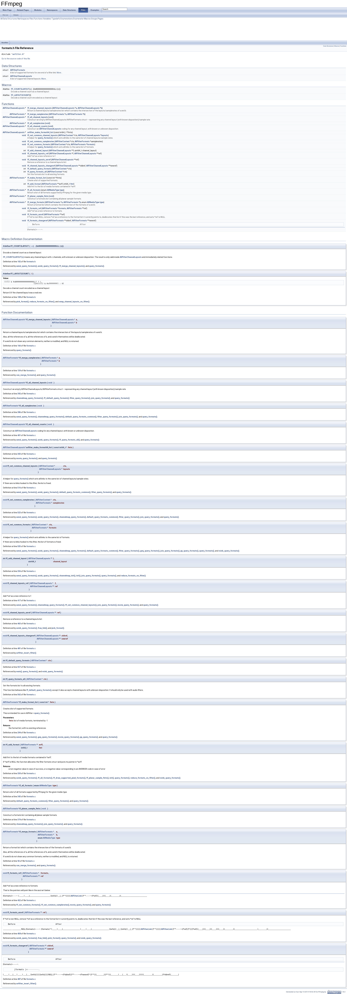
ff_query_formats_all (37, 172)
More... (59, 73)
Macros (87, 19)
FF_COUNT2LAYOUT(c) (13, 257)
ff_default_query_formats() (56, 398)
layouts (104, 135)
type (62, 190)
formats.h (31, 261)
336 (19, 571)
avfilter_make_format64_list (40, 132)
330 (19, 773)
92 (18, 861)
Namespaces (23, 19)
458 (19, 934)
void (51, 117)
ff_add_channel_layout (37, 150)
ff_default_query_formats (39, 169)
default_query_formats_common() (81, 417)
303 (19, 454)
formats (90, 144)
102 (19, 261)
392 (19, 394)
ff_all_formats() (45, 778)
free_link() (42, 628)
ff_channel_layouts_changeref (41, 166)
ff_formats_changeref (37, 220)
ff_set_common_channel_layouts (42, 135)
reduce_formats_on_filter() (42, 302)
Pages (100, 19)
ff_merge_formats (35, 202)
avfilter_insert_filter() (26, 653)
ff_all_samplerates (35, 123)
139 (19, 370)
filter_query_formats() (80, 398)
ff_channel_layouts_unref (39, 160)
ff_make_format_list (36, 178)
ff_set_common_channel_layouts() (81, 605)
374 (19, 819)
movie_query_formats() (27, 458)
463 (19, 623)
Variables (47, 19)
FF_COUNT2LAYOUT (20, 89)
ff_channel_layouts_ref (37, 153)
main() (19, 671)
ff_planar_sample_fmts (37, 196)
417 (19, 600)
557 (19, 667)
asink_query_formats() (48, 266)
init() (78, 576)
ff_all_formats (34, 190)
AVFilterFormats (17, 70)
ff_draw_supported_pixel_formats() (69, 778)
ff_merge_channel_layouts (39, 108)
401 (19, 435)
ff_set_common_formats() (28, 905)
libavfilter (4, 42)
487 (19, 979)
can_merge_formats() (26, 375)
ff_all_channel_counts (37, 126)
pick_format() (22, 302)
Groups (94, 19)
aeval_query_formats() (26, 266)
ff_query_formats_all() (69, 440)
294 (19, 732)
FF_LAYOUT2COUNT (20, 95)
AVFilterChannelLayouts (21, 76)
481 (19, 648)
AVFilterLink (76, 896)
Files (31, 19)
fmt (72, 184)
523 (19, 512)
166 (19, 346)
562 (19, 694)
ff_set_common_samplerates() (55, 905)
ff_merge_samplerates (37, 114)
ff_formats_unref (35, 214)
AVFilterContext (66, 135)
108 (19, 297)
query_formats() (45, 138)
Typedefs (56, 19)
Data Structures (10, 19)
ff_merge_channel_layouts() (72, 266)
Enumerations (66, 19)
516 (19, 488)
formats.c (31, 346)
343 (19, 796)
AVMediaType (53, 190)
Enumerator (78, 19)
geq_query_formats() (150, 551)
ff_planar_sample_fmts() (97, 778)
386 (19, 412)
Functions (38, 19)
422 (19, 900)
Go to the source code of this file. (16, 59)
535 (19, 546)
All (1, 19)
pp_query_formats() (189, 551)
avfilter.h (17, 54)
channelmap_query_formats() (29, 398)
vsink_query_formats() (229, 551)
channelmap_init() (67, 576)
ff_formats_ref (34, 208)
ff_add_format (34, 184)
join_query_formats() (100, 398)
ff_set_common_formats (38, 144)
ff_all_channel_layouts (37, 117)
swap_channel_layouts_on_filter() (74, 302)
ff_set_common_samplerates (40, 141)
